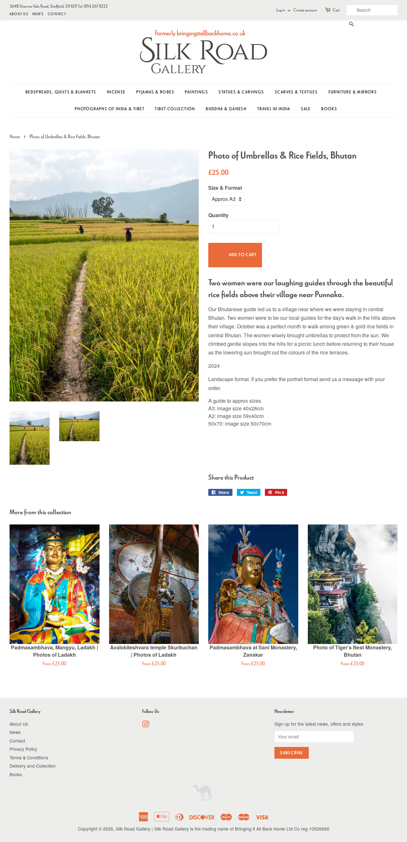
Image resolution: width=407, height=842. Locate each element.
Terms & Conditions (29, 757)
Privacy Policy (23, 749)
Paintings (196, 92)
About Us (19, 13)
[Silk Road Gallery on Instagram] (145, 725)
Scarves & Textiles (296, 92)
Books (329, 109)
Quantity (218, 215)
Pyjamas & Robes (155, 92)
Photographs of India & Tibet (109, 109)
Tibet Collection (175, 109)
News (38, 13)
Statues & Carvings (241, 92)
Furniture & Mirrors (352, 92)
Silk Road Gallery (133, 828)
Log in (280, 10)
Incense (116, 92)
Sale (306, 109)
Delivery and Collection (33, 766)
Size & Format (225, 187)
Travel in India (273, 109)
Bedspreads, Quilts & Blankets (60, 92)
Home (15, 136)
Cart (336, 10)
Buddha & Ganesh (226, 109)
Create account (305, 10)
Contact (57, 13)
